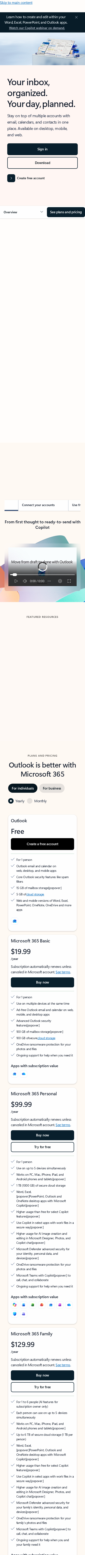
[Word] (23, 1305)
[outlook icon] (14, 921)
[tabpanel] (42, 352)
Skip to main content (16, 2)
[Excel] (32, 1305)
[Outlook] (14, 1074)
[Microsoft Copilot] (14, 1305)
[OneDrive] (23, 1074)
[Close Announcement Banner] (75, 17)
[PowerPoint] (41, 1305)
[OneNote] (59, 1305)
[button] (23, 212)
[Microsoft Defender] (14, 1314)
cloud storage (35, 894)
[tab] (17, 273)
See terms (63, 971)
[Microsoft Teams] (23, 1314)
